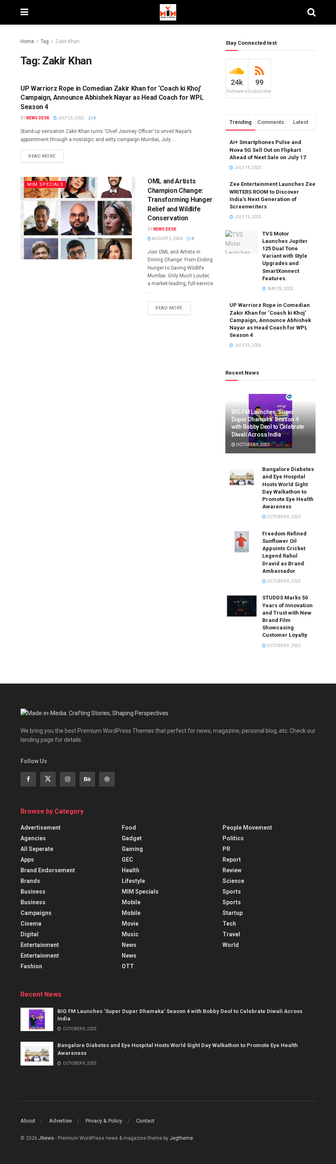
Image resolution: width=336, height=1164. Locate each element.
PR (226, 849)
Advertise (60, 1121)
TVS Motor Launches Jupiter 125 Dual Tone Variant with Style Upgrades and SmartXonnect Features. (285, 256)
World (230, 945)
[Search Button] (311, 12)
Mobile (131, 902)
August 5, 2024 (167, 238)
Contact (145, 1121)
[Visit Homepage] (168, 12)
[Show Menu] (24, 12)
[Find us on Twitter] (48, 779)
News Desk (37, 118)
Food (129, 827)
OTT (128, 966)
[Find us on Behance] (87, 779)
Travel (231, 934)
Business (32, 891)
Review (231, 870)
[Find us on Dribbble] (107, 779)
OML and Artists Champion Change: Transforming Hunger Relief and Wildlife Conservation (180, 199)
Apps (27, 859)
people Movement (247, 827)
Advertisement (40, 827)
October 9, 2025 (252, 444)
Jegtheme (181, 1138)
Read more (46, 154)
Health (130, 870)
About (27, 1121)
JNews (46, 1138)
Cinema (30, 923)
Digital (29, 934)
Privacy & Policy (104, 1121)
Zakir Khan (67, 41)
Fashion (31, 966)
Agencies (33, 838)
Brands (30, 881)
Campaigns (36, 913)
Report (231, 859)
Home (27, 41)
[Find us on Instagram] (67, 779)
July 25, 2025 (70, 118)
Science (233, 881)
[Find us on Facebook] (28, 779)
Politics (233, 838)
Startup (232, 913)
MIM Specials (45, 184)
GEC (127, 859)
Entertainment (39, 945)
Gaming (132, 849)
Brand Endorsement (47, 870)
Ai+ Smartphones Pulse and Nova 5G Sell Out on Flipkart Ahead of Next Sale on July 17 (267, 149)
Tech (229, 923)
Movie (130, 923)
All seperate (36, 849)
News (129, 945)
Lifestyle (133, 881)
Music (130, 934)
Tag (45, 41)
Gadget (132, 838)
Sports (231, 891)
